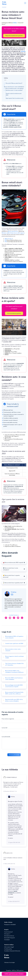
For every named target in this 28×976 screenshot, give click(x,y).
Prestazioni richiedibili (10, 924)
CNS (6, 241)
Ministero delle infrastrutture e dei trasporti (13, 233)
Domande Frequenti (9, 937)
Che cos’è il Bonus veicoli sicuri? (14, 83)
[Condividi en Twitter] (18, 619)
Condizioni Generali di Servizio (12, 951)
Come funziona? (8, 932)
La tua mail (4, 727)
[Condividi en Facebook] (6, 619)
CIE (5, 240)
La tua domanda (6, 736)
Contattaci (7, 939)
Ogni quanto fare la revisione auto (14, 98)
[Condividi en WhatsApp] (22, 619)
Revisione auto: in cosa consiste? (14, 90)
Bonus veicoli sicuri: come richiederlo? (14, 86)
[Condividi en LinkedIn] (10, 619)
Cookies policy (8, 949)
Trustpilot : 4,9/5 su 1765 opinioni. (15, 970)
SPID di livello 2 (9, 239)
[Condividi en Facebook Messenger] (14, 619)
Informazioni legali (9, 947)
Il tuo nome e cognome (8, 719)
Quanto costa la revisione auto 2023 (14, 94)
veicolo (23, 51)
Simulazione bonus (9, 936)
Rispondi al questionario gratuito (14, 35)
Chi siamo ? (7, 934)
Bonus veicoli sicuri (13, 231)
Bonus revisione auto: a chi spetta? (15, 88)
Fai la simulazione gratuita (14, 313)
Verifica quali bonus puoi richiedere (14, 974)
